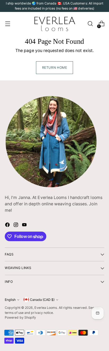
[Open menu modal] (7, 23)
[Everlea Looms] (54, 23)
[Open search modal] (90, 23)
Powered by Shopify (20, 317)
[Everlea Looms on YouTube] (25, 225)
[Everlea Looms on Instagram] (16, 225)
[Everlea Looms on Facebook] (8, 225)
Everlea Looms (45, 308)
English (10, 300)
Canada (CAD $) (42, 300)
